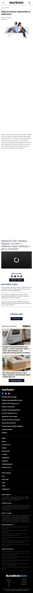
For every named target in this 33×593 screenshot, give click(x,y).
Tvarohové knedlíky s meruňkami (18, 518)
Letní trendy (10, 499)
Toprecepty (6, 489)
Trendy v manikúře (6, 505)
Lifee (3, 486)
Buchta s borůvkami (15, 521)
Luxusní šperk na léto (6, 509)
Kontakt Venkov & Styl (9, 413)
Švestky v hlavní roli (16, 515)
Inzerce (4, 433)
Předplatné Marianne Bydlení (12, 400)
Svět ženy (5, 479)
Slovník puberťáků (13, 496)
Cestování (7, 498)
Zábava (7, 7)
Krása (4, 441)
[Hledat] (29, 2)
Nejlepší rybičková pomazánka (12, 519)
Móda (4, 438)
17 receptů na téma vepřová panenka (19, 516)
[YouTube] (9, 393)
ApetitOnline (6, 473)
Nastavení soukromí (9, 423)
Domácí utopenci (24, 519)
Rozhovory (6, 451)
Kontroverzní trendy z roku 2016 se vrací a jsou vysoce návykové (15, 551)
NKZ (9, 582)
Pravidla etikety (5, 496)
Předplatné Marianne (9, 397)
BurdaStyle (24, 582)
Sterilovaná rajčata (6, 518)
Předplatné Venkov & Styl (10, 403)
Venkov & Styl (6, 467)
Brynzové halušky (6, 521)
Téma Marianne (7, 464)
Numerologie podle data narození (18, 498)
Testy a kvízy (21, 496)
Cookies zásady (7, 429)
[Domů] (16, 2)
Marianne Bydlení (16, 380)
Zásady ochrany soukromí (11, 420)
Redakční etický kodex (9, 416)
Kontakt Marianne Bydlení (11, 410)
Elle (3, 476)
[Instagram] (6, 393)
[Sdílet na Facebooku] (12, 276)
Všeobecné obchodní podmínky (12, 426)
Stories (4, 454)
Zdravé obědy (17, 499)
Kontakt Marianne (8, 407)
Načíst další (16, 318)
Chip (3, 482)
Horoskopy (6, 457)
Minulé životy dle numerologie (17, 505)
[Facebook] (3, 393)
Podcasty (5, 461)
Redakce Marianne (6, 17)
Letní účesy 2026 (24, 508)
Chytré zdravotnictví (22, 506)
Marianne (24, 579)
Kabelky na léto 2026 (14, 508)
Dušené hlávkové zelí (6, 515)
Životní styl (6, 445)
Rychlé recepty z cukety (26, 521)
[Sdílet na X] (15, 276)
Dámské (24, 580)
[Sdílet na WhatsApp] (21, 276)
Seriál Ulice (14, 506)
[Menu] (3, 2)
